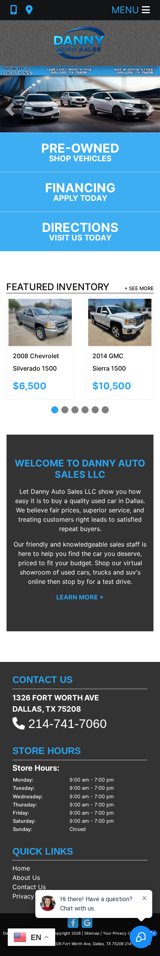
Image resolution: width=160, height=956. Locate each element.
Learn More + (80, 597)
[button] (10, 109)
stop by (73, 581)
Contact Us (29, 887)
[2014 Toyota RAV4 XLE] (110, 316)
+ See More (139, 288)
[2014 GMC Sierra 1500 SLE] (42, 322)
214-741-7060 (67, 724)
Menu (126, 10)
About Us (26, 877)
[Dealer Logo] (80, 43)
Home (21, 868)
